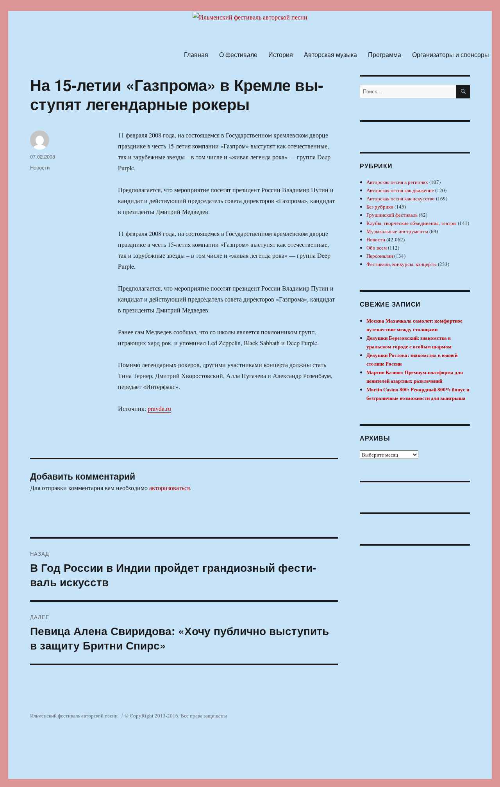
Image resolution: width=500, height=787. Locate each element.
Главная (196, 54)
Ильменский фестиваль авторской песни (74, 715)
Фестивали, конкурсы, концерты (401, 264)
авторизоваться (169, 488)
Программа (384, 54)
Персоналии (379, 255)
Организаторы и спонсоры (450, 54)
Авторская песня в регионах (397, 182)
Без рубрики (379, 206)
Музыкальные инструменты (397, 231)
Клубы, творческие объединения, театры (411, 223)
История (280, 54)
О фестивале (238, 54)
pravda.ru (159, 408)
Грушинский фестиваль (392, 214)
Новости (40, 167)
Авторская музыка (330, 54)
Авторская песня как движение (400, 190)
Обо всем (376, 247)
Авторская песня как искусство (400, 198)
